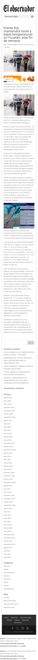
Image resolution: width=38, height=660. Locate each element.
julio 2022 (7, 512)
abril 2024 (7, 459)
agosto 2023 (8, 486)
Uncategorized (9, 589)
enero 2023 (8, 492)
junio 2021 (7, 554)
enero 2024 (8, 469)
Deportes (7, 566)
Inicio (6, 618)
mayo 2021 (7, 557)
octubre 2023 (8, 479)
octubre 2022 (8, 502)
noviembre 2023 (9, 476)
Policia (6, 582)
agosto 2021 (8, 548)
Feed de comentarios (11, 604)
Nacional (7, 576)
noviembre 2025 (9, 411)
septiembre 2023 (10, 482)
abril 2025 (7, 430)
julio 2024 (7, 456)
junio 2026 (7, 401)
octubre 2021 (8, 541)
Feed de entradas (10, 601)
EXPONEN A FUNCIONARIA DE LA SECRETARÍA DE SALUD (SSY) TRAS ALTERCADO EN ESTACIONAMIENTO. (16, 380)
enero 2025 (8, 440)
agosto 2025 (8, 420)
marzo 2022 (8, 525)
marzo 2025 (8, 433)
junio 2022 (7, 515)
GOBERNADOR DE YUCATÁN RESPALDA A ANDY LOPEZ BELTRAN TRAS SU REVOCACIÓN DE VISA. (18, 360)
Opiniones (7, 579)
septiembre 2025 (10, 417)
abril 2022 (7, 522)
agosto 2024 (8, 453)
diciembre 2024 (9, 443)
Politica (6, 586)
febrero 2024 (8, 466)
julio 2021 (7, 551)
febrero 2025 (8, 437)
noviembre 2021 (9, 538)
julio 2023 (7, 489)
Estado (7, 47)
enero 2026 (8, 404)
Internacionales (9, 573)
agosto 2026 (8, 398)
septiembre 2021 (10, 544)
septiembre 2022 (10, 505)
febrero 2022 (8, 528)
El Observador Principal (14, 44)
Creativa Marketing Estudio (23, 632)
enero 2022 (8, 531)
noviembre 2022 (9, 499)
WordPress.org (9, 607)
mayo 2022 (7, 518)
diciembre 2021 (9, 535)
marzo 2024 (8, 463)
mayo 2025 (7, 427)
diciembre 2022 (9, 495)
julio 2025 (7, 424)
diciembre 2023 (9, 473)
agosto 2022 (8, 508)
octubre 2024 (8, 446)
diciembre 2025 (9, 407)
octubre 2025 (8, 414)
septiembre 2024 (10, 450)
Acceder (6, 597)
